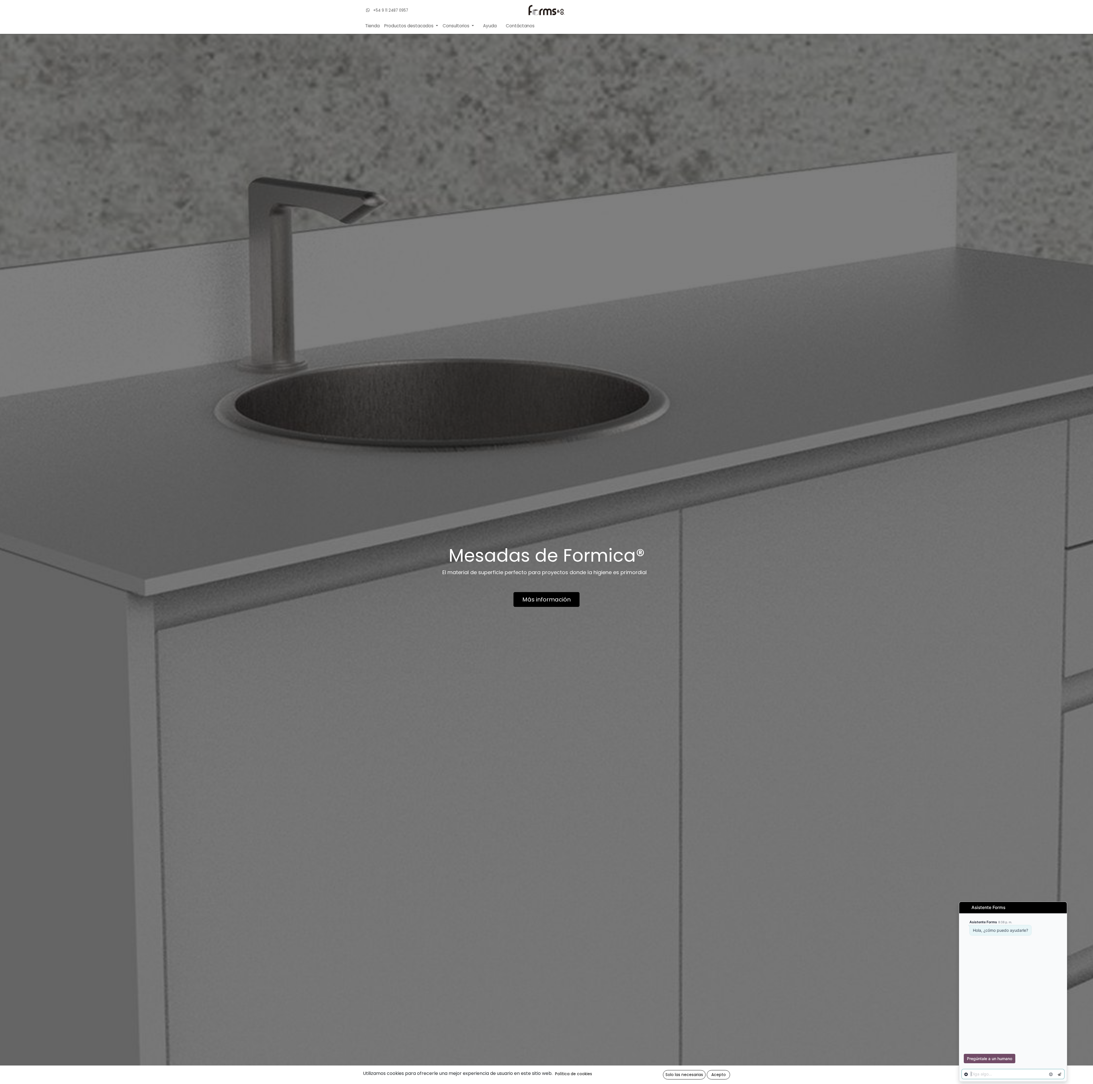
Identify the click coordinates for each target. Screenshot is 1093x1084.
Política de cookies (573, 1074)
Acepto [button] (718, 1074)
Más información (546, 599)
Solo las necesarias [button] (684, 1074)
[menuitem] (372, 26)
